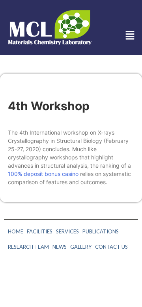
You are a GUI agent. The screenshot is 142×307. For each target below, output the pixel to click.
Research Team (28, 247)
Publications (100, 231)
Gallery (81, 247)
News (59, 247)
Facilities (39, 231)
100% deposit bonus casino (43, 173)
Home (15, 231)
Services (67, 231)
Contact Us (111, 247)
